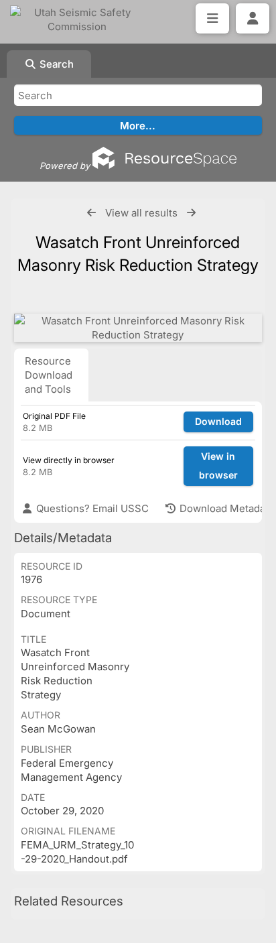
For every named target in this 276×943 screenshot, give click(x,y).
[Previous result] (91, 213)
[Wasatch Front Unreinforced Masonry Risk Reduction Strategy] (138, 328)
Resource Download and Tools (48, 375)
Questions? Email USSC (91, 508)
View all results (141, 212)
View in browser (218, 465)
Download (218, 421)
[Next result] (191, 213)
